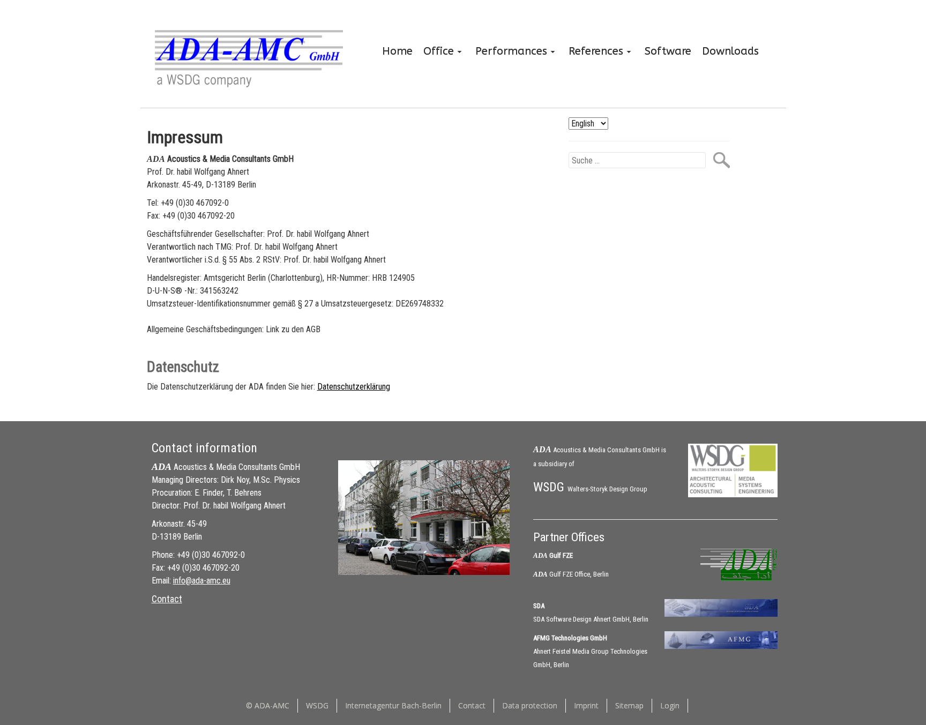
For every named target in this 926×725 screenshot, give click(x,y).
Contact (167, 598)
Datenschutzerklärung (353, 387)
